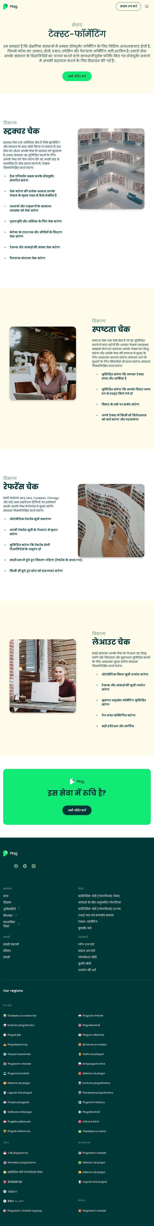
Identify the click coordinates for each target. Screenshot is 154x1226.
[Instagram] (33, 866)
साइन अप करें (128, 6)
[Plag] (58, 6)
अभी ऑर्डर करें (77, 76)
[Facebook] (16, 866)
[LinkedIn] (25, 866)
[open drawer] (147, 6)
